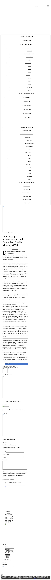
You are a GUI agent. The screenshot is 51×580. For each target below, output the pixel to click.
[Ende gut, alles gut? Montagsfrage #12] (5, 372)
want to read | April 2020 (9, 439)
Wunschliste (27, 105)
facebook (4, 562)
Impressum (27, 97)
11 (12, 517)
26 (5, 521)
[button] (7, 363)
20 (6, 520)
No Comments (15, 249)
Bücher (28, 75)
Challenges (27, 109)
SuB (29, 60)
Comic (29, 81)
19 (5, 520)
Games (29, 69)
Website (4, 457)
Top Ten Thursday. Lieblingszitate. (12, 401)
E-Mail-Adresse (6, 454)
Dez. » (9, 522)
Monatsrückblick (29, 54)
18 (12, 518)
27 (6, 521)
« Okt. (6, 522)
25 (12, 520)
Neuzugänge (29, 57)
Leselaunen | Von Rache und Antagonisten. (14, 409)
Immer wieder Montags (10, 366)
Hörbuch (29, 87)
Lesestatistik (27, 113)
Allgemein (28, 137)
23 (10, 520)
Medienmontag (8, 367)
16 (10, 518)
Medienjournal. (10, 253)
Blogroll (27, 101)
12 (5, 518)
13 (6, 518)
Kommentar (5, 459)
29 (9, 521)
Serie (29, 72)
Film (29, 66)
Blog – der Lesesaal (26, 44)
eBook (29, 84)
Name (4, 451)
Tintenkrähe (27, 40)
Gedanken (29, 51)
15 (9, 518)
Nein (36, 578)
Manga (29, 90)
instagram (5, 564)
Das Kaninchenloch (27, 36)
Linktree (27, 117)
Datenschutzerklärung (27, 93)
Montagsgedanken (14, 367)
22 (9, 520)
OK (1, 575)
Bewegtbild (28, 63)
